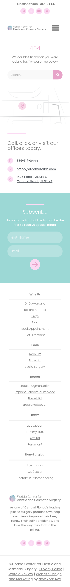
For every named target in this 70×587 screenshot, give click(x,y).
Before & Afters (35, 310)
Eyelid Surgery (35, 367)
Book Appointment (35, 329)
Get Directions (35, 335)
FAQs (35, 316)
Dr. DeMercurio (35, 303)
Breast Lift (35, 398)
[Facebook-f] (31, 11)
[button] (55, 28)
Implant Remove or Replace (35, 392)
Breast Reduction (35, 405)
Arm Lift (35, 438)
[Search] (58, 74)
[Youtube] (39, 11)
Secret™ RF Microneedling (35, 478)
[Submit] (35, 264)
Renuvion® (35, 444)
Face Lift (35, 360)
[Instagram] (23, 11)
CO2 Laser (35, 472)
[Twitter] (47, 543)
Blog (35, 322)
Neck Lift (35, 354)
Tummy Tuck (35, 432)
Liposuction (35, 425)
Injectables (35, 465)
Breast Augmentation (35, 386)
